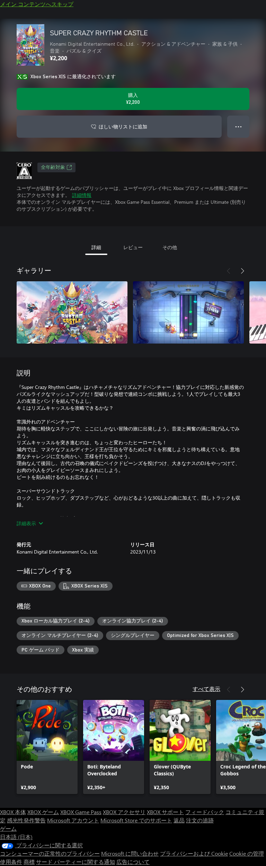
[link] (47, 747)
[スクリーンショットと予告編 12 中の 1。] (72, 312)
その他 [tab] (169, 247)
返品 (179, 820)
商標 (29, 861)
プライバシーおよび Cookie (194, 853)
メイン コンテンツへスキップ (36, 4)
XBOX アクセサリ (124, 811)
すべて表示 (206, 688)
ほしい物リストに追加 (123, 126)
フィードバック (204, 811)
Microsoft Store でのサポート (136, 820)
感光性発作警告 (26, 820)
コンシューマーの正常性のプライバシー (50, 853)
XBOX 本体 (13, 811)
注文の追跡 (200, 820)
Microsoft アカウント (73, 820)
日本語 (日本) (16, 836)
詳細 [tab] (96, 247)
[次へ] (242, 271)
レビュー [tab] (133, 247)
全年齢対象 (53, 167)
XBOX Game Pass (80, 811)
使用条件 (11, 861)
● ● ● (238, 126)
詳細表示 (26, 523)
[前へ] (229, 271)
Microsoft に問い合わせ (130, 853)
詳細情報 (81, 195)
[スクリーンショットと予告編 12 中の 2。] (188, 312)
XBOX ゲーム (43, 811)
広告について (133, 861)
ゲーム (8, 828)
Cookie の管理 (246, 853)
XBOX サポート (165, 811)
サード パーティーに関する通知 (75, 861)
